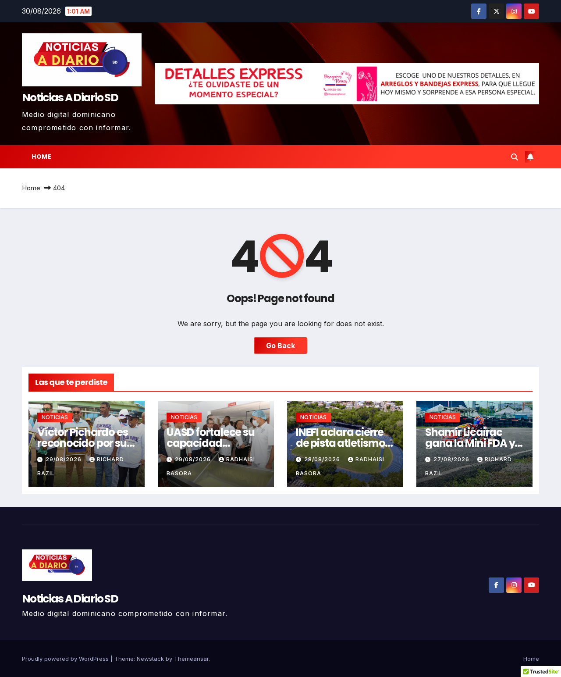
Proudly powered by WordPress (66, 658)
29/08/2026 (64, 459)
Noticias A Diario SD (70, 97)
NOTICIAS (55, 417)
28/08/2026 (323, 459)
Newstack (150, 658)
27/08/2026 (452, 459)
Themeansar (191, 658)
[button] (514, 157)
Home (41, 156)
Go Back (280, 345)
